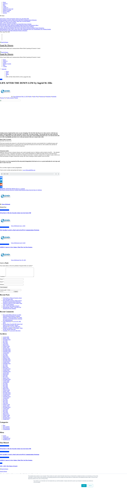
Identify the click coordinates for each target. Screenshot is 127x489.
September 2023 (7, 363)
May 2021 (5, 376)
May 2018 (5, 411)
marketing (48, 96)
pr (5, 97)
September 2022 (7, 371)
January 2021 (6, 378)
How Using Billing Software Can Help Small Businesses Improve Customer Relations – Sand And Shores (12, 316)
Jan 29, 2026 (22, 243)
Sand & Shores (6, 45)
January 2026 (6, 338)
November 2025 (7, 339)
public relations (10, 97)
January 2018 (6, 416)
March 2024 (6, 356)
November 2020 (7, 379)
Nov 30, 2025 (22, 260)
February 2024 (6, 358)
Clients (4, 6)
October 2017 (6, 419)
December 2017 (6, 417)
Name (2, 279)
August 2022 (6, 372)
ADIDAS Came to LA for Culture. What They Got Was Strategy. (16, 247)
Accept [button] (84, 485)
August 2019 (6, 398)
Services (5, 12)
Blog (4, 5)
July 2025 (5, 341)
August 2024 (6, 352)
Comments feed (6, 438)
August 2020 (6, 382)
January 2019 (6, 406)
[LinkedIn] (30, 182)
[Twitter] (30, 180)
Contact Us (5, 7)
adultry (30, 96)
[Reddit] (30, 184)
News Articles (6, 210)
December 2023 (6, 359)
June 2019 (5, 400)
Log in (4, 435)
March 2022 (6, 374)
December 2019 (6, 392)
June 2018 (5, 409)
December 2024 (6, 349)
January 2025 (6, 347)
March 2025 (6, 345)
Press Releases (6, 428)
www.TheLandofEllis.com (29, 170)
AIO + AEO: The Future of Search (11, 306)
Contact (5, 66)
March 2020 (6, 388)
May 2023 (5, 366)
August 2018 (6, 408)
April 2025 (5, 343)
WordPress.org (6, 439)
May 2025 (5, 342)
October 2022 (6, 370)
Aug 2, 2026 (22, 225)
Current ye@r (3, 290)
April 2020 (5, 387)
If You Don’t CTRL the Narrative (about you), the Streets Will (15, 212)
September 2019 (7, 396)
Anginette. (5, 330)
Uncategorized (6, 429)
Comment (2, 276)
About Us (5, 3)
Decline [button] (90, 485)
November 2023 (7, 360)
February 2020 (6, 390)
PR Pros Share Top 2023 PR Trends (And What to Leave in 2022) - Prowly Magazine (12, 325)
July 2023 (5, 364)
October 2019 (6, 395)
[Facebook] (30, 177)
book (38, 96)
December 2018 (6, 407)
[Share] (30, 187)
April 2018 (5, 412)
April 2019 (5, 403)
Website (2, 284)
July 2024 (5, 354)
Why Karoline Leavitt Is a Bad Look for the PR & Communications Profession (19, 230)
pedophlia (54, 96)
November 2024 (7, 350)
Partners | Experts (7, 10)
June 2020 (5, 384)
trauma (16, 97)
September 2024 (7, 351)
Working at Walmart (7, 328)
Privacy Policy (6, 11)
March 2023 (6, 367)
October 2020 (6, 380)
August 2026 (6, 337)
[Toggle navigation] (0, 51)
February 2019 (6, 404)
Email (2, 281)
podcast (2, 97)
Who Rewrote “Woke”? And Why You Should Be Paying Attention (12, 308)
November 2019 (7, 394)
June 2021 (5, 375)
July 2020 (5, 383)
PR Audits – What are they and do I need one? (12, 328)
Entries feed (5, 437)
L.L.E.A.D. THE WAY (14, 326)
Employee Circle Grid (8, 9)
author (34, 96)
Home (4, 2)
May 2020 (5, 386)
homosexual (42, 96)
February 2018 (6, 415)
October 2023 (6, 362)
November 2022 (7, 368)
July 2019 (5, 399)
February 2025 (6, 346)
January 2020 (6, 391)
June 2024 (5, 355)
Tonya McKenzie (17, 96)
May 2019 (5, 402)
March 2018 (6, 413)
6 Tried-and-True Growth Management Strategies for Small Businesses (12, 319)
